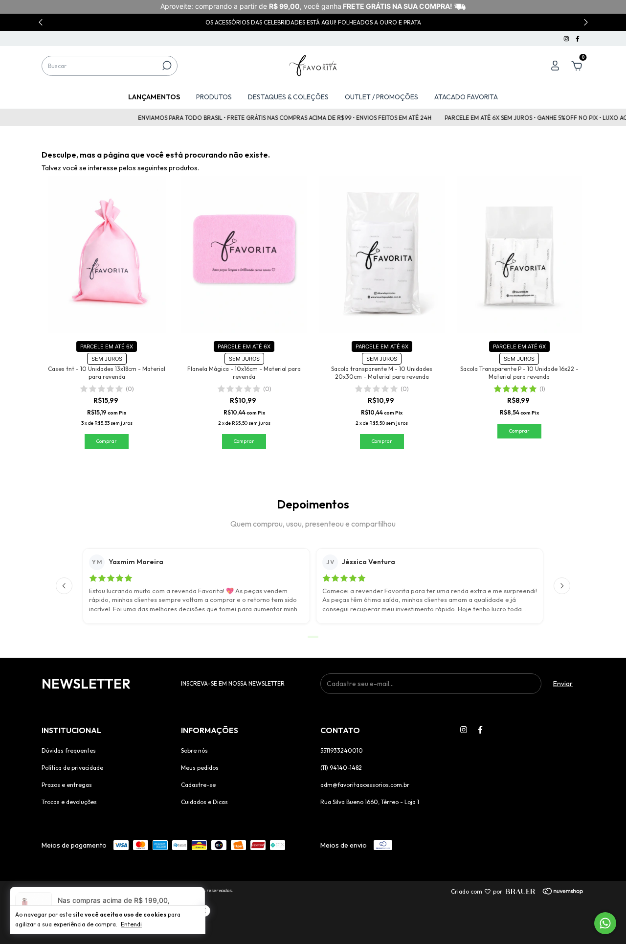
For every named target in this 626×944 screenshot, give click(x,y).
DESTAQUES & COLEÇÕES (288, 96)
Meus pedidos (200, 767)
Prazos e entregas (67, 784)
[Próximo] (562, 585)
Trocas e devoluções (69, 802)
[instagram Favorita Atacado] (567, 38)
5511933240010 (341, 750)
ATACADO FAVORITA (466, 96)
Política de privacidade (72, 767)
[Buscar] (166, 65)
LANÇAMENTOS (154, 96)
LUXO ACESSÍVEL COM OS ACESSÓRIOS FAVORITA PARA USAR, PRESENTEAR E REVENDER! (313, 22)
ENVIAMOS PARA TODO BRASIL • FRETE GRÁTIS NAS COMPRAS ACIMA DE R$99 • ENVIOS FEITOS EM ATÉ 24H (271, 117)
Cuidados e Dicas (204, 802)
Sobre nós (194, 750)
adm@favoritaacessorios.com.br (364, 784)
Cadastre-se (198, 784)
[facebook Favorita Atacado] (578, 38)
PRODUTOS (214, 96)
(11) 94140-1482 (341, 767)
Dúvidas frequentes (69, 750)
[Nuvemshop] (549, 891)
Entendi (131, 924)
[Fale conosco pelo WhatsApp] (605, 923)
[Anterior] (64, 585)
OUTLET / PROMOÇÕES (381, 96)
